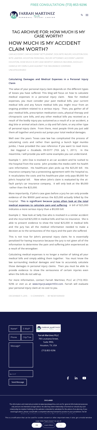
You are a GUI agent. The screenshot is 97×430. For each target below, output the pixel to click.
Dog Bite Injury (62, 54)
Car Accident (16, 54)
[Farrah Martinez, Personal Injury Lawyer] (32, 15)
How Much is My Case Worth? (36, 62)
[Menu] (87, 15)
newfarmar (57, 296)
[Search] (82, 15)
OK (37, 425)
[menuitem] (82, 15)
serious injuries (63, 62)
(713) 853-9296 (76, 5)
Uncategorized (17, 70)
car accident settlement (39, 54)
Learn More (48, 425)
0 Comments (37, 296)
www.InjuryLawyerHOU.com (47, 283)
